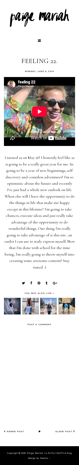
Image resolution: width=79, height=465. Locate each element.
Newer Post (15, 431)
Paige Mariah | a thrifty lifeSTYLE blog (49, 453)
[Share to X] (23, 283)
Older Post (64, 431)
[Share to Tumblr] (47, 283)
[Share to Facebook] (31, 283)
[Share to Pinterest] (39, 283)
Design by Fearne (38, 458)
